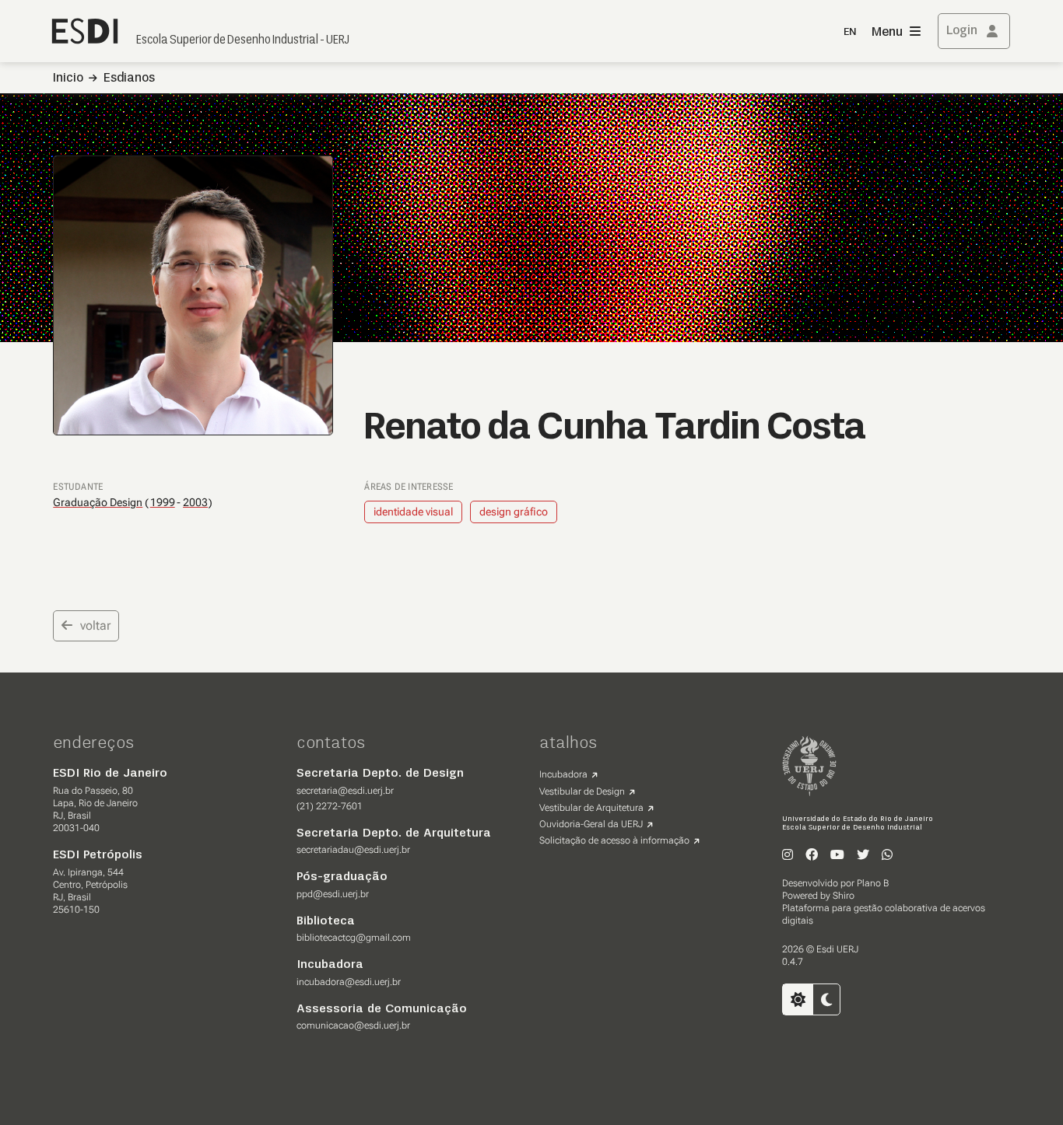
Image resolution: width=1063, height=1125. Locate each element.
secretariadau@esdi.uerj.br (353, 849)
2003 (195, 502)
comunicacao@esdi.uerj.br (353, 1025)
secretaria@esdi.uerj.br (345, 790)
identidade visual (413, 511)
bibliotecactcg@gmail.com (353, 937)
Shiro (843, 895)
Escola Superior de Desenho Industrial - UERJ (242, 40)
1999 (162, 502)
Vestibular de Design (582, 791)
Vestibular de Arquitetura (591, 807)
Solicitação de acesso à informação (614, 840)
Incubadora (563, 774)
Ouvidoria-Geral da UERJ (591, 824)
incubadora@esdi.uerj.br (348, 982)
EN (850, 32)
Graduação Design (97, 502)
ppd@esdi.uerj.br (332, 894)
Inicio (68, 78)
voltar (95, 625)
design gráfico (513, 511)
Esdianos (129, 78)
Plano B (873, 883)
